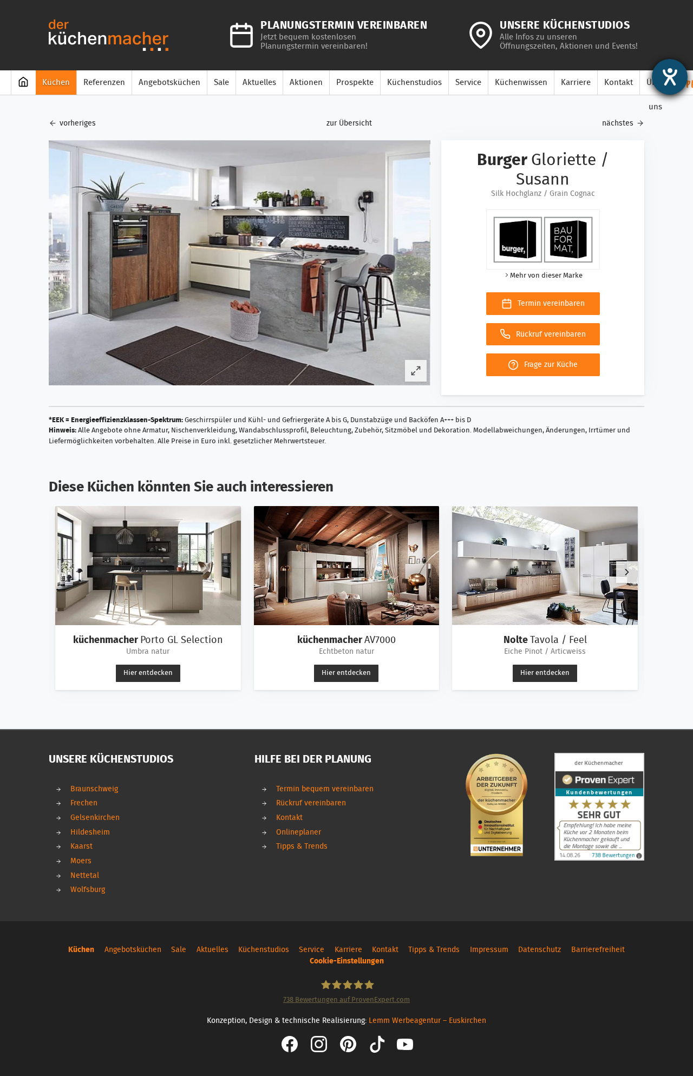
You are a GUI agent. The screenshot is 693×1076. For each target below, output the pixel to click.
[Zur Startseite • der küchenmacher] (108, 34)
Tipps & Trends (302, 846)
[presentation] (627, 572)
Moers (80, 861)
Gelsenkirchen (95, 817)
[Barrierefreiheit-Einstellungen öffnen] (670, 77)
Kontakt (289, 817)
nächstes (617, 123)
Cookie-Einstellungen (347, 961)
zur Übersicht (349, 123)
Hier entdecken (148, 673)
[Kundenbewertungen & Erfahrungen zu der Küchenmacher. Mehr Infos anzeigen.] (599, 807)
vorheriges (78, 123)
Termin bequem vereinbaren (325, 789)
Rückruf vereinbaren (311, 803)
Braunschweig (94, 789)
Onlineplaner (298, 832)
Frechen (83, 803)
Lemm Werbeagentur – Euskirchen (427, 1020)
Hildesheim (90, 832)
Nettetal (84, 875)
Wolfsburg (87, 889)
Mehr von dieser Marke (546, 275)
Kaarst (81, 846)
